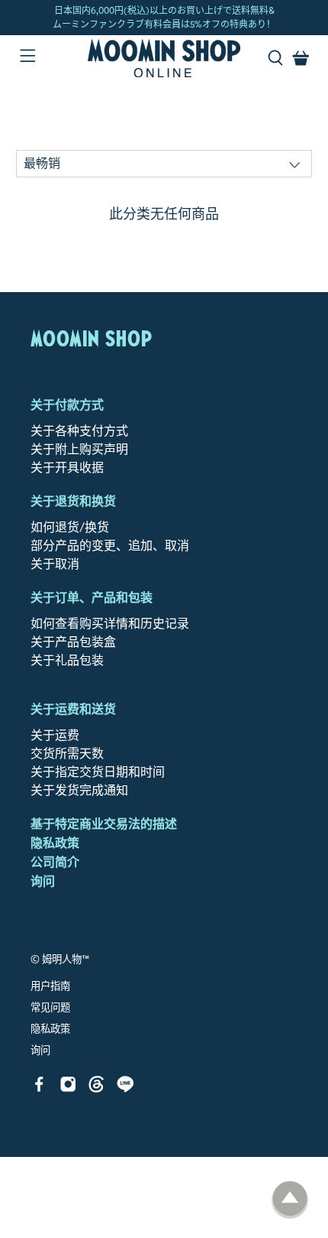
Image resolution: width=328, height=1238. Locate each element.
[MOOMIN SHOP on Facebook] (39, 1088)
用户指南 (50, 986)
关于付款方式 (67, 405)
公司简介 (55, 862)
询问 (43, 881)
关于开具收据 (67, 468)
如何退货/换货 (70, 527)
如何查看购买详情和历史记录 (110, 624)
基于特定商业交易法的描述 (104, 824)
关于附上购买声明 (79, 449)
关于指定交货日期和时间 (98, 772)
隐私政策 (55, 843)
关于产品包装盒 (73, 642)
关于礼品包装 (67, 660)
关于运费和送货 (73, 709)
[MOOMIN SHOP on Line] (125, 1088)
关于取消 (55, 564)
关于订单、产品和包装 (92, 598)
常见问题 (50, 1008)
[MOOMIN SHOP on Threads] (96, 1088)
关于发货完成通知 (79, 790)
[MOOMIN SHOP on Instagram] (68, 1088)
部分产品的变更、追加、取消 (110, 546)
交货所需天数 (67, 754)
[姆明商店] (164, 58)
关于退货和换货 (73, 501)
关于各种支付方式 (79, 431)
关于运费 (55, 735)
